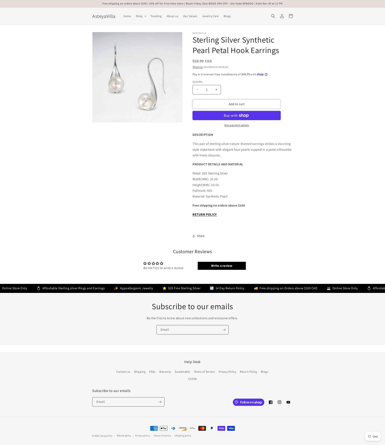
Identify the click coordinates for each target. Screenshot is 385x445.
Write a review (221, 266)
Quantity (197, 81)
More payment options (236, 125)
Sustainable (182, 371)
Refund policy (124, 435)
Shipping (197, 66)
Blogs (264, 371)
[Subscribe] (224, 330)
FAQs (152, 371)
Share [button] (201, 236)
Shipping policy (183, 435)
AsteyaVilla (106, 435)
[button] (141, 16)
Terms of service (162, 435)
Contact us (123, 371)
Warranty (165, 371)
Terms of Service (204, 371)
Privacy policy (142, 435)
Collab (192, 379)
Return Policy (248, 371)
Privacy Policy (227, 371)
